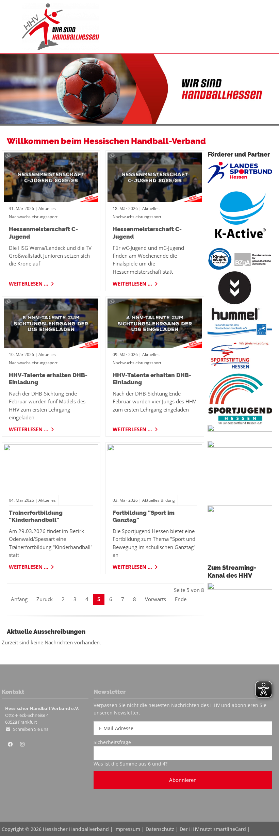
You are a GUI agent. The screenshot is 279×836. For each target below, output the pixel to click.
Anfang (19, 599)
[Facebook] (10, 744)
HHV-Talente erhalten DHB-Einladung (48, 379)
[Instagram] (22, 744)
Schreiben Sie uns (30, 729)
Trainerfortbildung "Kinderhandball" (36, 516)
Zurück (44, 599)
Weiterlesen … (29, 282)
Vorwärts (155, 599)
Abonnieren (183, 779)
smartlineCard (229, 829)
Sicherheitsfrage (112, 742)
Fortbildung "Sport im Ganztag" (144, 516)
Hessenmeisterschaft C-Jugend (43, 233)
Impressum (127, 829)
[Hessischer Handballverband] (60, 48)
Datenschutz (160, 829)
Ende (180, 599)
